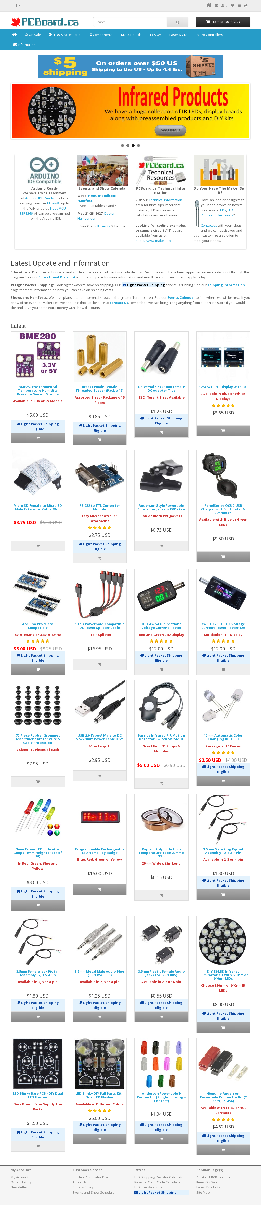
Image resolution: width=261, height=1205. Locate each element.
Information (26, 44)
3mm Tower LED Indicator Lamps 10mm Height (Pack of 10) (37, 853)
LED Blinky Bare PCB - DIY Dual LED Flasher (38, 1095)
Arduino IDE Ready (39, 198)
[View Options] (38, 438)
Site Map (203, 1192)
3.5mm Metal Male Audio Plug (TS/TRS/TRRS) (99, 973)
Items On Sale (207, 1182)
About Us (80, 1182)
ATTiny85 (53, 203)
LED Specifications (148, 1187)
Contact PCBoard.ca (213, 1177)
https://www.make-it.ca (153, 240)
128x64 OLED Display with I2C (223, 386)
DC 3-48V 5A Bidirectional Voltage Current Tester (161, 626)
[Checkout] (246, 5)
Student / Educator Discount (94, 1177)
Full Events (102, 226)
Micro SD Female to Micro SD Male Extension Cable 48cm (38, 507)
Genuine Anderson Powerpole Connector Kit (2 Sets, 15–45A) (223, 1097)
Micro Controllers (209, 34)
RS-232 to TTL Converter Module (99, 507)
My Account (19, 1177)
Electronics (225, 215)
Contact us (209, 225)
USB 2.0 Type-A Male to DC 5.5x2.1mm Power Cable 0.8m (99, 737)
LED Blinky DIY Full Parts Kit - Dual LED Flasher (99, 1095)
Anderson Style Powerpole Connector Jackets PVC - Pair (161, 507)
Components (102, 34)
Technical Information (165, 200)
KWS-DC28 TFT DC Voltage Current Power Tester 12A (223, 626)
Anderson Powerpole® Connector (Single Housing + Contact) (161, 1097)
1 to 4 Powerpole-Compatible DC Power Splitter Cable (99, 626)
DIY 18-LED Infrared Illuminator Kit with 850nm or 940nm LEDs (223, 975)
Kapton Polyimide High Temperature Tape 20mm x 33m (161, 853)
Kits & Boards (131, 34)
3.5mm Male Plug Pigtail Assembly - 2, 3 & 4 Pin (223, 851)
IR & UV (155, 34)
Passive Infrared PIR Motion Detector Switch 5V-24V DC (161, 737)
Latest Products (208, 1187)
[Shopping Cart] (239, 5)
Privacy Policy (83, 1187)
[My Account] (224, 5)
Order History (21, 1182)
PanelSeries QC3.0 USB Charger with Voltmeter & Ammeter (223, 509)
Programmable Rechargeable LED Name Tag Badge (99, 851)
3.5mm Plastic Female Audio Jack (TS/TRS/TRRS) (161, 973)
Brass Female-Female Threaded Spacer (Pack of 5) (99, 388)
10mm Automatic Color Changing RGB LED (223, 737)
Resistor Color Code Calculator (157, 1182)
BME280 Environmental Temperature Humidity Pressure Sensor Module (38, 390)
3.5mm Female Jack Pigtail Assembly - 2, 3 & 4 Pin (37, 973)
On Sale (34, 34)
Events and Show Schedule (94, 1192)
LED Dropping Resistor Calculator (159, 1177)
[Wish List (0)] (232, 5)
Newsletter (19, 1187)
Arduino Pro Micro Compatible (37, 626)
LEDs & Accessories (67, 34)
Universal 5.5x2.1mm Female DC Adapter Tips (161, 388)
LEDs (222, 210)
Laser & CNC (178, 34)
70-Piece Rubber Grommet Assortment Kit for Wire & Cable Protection (38, 739)
